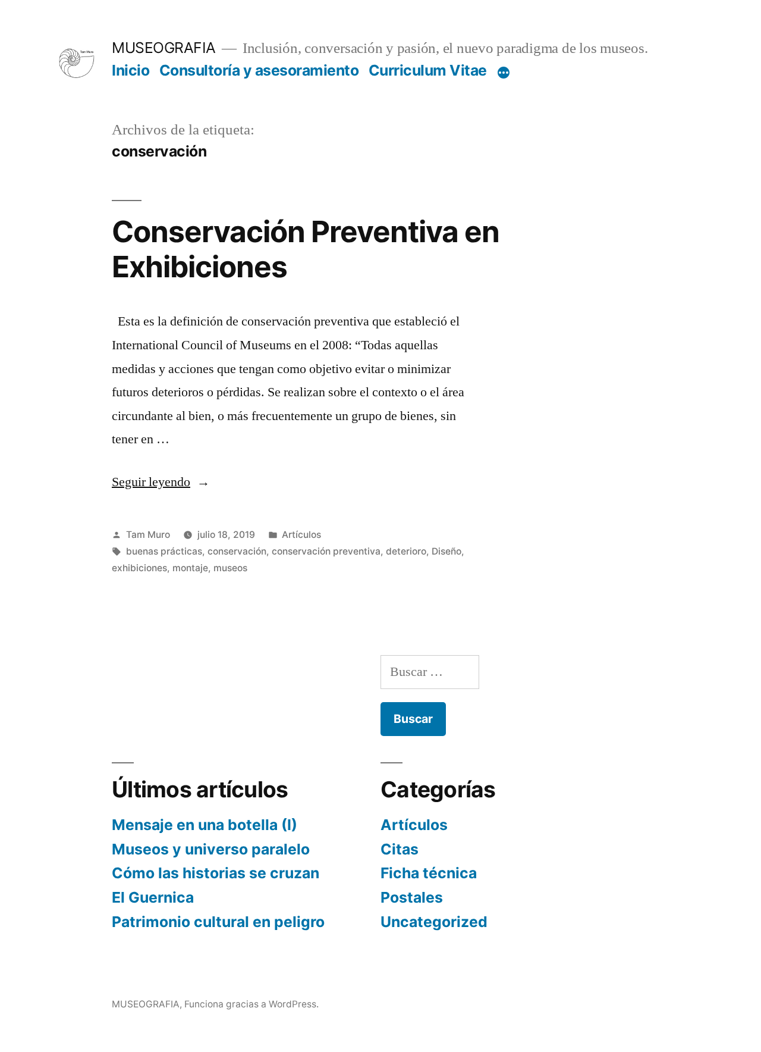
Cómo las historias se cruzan (215, 873)
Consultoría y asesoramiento (259, 70)
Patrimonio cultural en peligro (218, 922)
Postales (411, 897)
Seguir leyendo (161, 482)
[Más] (503, 72)
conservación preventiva (326, 551)
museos (230, 568)
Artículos (301, 534)
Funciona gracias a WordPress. (251, 1004)
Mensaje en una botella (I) (204, 825)
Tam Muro (148, 534)
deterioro (406, 551)
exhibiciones (139, 568)
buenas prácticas (164, 551)
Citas (399, 849)
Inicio (130, 70)
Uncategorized (434, 922)
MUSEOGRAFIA (164, 48)
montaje (190, 568)
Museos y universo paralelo (211, 849)
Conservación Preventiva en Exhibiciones (305, 249)
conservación (236, 551)
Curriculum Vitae (428, 70)
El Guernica (153, 897)
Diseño (446, 551)
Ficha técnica (428, 873)
